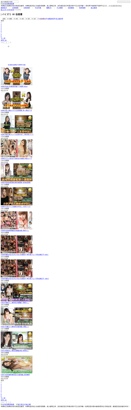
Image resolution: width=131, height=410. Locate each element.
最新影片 (4, 8)
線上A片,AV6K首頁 (7, 10)
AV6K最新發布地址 (115, 6)
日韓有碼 (27, 8)
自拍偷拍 (71, 8)
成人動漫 (94, 8)
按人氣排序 (59, 19)
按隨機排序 (43, 19)
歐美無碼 (82, 8)
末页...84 (4, 40)
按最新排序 (51, 19)
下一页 (3, 38)
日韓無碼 (15, 8)
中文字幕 (38, 8)
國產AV (49, 8)
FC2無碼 (60, 8)
